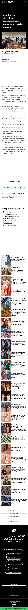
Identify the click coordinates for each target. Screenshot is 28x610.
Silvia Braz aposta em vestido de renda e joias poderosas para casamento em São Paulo (18, 260)
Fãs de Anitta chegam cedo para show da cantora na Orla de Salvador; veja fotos (19, 501)
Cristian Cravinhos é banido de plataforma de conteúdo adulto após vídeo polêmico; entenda (18, 470)
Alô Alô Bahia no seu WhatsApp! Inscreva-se (14, 608)
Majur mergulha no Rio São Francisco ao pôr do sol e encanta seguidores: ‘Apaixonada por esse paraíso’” (18, 312)
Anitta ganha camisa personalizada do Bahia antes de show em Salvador (18, 375)
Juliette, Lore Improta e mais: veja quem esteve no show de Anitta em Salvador (18, 354)
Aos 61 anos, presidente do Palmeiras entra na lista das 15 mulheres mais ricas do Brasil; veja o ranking (18, 480)
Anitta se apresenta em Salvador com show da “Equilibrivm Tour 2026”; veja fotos (18, 417)
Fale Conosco (14, 588)
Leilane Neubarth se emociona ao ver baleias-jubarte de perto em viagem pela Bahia (18, 333)
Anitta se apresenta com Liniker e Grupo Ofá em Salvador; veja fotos (18, 291)
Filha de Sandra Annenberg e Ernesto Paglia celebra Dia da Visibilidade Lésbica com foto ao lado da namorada (18, 427)
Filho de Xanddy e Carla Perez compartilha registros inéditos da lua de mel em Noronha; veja (18, 365)
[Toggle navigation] (25, 1)
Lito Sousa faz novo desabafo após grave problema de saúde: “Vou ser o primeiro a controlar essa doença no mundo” (18, 280)
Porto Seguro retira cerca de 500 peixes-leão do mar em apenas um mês (18, 490)
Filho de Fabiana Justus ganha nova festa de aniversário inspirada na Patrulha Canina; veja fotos (18, 270)
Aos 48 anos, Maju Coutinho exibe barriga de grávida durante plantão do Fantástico (18, 407)
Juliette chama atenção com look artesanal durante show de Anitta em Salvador (18, 344)
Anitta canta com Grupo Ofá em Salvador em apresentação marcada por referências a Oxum (18, 396)
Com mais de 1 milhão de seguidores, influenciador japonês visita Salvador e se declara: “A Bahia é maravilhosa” (18, 301)
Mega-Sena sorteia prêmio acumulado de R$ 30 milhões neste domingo (19, 438)
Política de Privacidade (14, 595)
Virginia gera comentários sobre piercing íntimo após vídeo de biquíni (19, 448)
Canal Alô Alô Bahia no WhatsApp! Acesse (14, 187)
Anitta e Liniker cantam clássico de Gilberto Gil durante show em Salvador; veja (18, 386)
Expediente (14, 584)
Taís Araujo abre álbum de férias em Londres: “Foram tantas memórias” (19, 322)
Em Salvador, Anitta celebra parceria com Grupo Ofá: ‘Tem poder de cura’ (18, 459)
